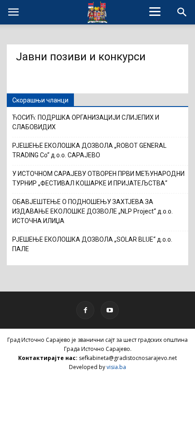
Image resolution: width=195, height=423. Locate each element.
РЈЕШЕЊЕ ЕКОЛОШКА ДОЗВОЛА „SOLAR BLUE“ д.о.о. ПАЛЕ (92, 244)
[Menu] (155, 11)
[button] (182, 12)
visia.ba (116, 367)
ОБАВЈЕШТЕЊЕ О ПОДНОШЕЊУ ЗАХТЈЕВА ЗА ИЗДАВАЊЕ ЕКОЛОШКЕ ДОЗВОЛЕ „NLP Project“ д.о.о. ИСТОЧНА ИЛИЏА (92, 211)
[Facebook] (85, 310)
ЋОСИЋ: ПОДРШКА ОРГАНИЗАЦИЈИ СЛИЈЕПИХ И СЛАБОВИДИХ (85, 122)
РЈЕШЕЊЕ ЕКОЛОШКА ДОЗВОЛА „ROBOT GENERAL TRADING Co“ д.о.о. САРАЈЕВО (89, 150)
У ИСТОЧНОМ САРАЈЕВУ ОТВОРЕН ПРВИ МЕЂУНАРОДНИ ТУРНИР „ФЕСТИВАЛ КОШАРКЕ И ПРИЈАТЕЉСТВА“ (98, 178)
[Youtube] (110, 310)
